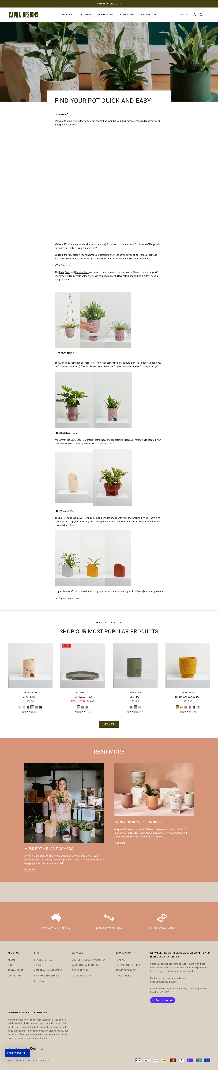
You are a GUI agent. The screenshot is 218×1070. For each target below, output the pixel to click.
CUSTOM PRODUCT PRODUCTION (89, 960)
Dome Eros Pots (78, 440)
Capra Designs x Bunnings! (139, 822)
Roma (74, 363)
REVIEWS (120, 960)
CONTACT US (14, 975)
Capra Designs (30, 692)
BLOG (10, 965)
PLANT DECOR (105, 14)
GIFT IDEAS (85, 14)
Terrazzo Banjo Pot (188, 697)
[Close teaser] (31, 1048)
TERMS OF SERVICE (126, 970)
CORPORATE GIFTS (81, 975)
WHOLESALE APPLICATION (85, 965)
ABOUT (11, 960)
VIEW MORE (109, 724)
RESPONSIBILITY (16, 970)
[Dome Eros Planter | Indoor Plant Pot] (112, 477)
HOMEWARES (127, 14)
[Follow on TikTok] (42, 1049)
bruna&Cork (149, 14)
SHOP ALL (66, 14)
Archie (62, 363)
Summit (63, 440)
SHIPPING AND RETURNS (46, 975)
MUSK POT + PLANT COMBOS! (49, 849)
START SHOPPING (43, 960)
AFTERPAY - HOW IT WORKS (48, 970)
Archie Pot (30, 697)
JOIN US (38, 965)
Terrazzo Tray (82, 697)
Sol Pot (62, 518)
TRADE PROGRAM (81, 970)
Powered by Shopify (40, 1060)
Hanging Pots (82, 272)
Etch (61, 272)
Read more (30, 869)
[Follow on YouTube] (34, 1049)
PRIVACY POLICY (124, 975)
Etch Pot (135, 697)
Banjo (67, 272)
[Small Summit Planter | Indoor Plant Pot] (74, 477)
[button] (17, 1053)
